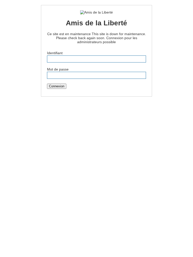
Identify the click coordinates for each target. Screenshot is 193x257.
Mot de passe (58, 69)
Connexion (56, 86)
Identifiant (55, 53)
